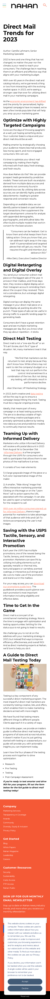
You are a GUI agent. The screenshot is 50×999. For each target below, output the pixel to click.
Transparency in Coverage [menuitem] (14, 815)
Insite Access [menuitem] (9, 880)
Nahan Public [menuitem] (9, 888)
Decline (25, 988)
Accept (25, 981)
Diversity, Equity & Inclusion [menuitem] (15, 826)
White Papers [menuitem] (9, 847)
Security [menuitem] (6, 872)
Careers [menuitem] (6, 859)
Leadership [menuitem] (8, 855)
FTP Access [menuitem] (8, 884)
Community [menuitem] (8, 823)
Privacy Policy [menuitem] (9, 830)
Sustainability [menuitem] (9, 876)
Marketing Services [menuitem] (11, 811)
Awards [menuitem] (6, 819)
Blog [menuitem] (5, 843)
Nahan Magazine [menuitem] (10, 851)
